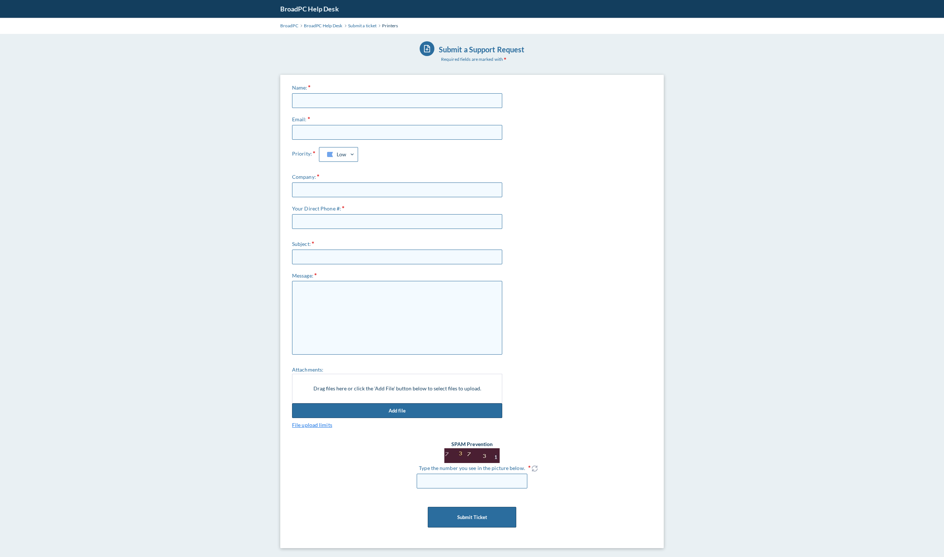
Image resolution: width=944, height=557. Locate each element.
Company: (304, 177)
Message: (302, 275)
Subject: (301, 244)
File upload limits (312, 425)
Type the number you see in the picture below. (472, 468)
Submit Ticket (472, 517)
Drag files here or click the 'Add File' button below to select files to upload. (397, 388)
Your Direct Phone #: (316, 208)
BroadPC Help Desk (309, 9)
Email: (299, 119)
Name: (300, 87)
